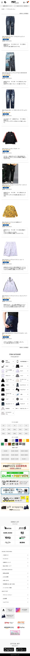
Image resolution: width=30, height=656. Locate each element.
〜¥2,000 (5, 451)
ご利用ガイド (6, 555)
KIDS (26, 433)
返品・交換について (7, 566)
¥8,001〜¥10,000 (5, 458)
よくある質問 (5, 576)
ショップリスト (6, 602)
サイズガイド (5, 558)
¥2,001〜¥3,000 (14, 451)
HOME (3, 9)
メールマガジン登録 (7, 587)
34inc (3, 433)
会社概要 (5, 598)
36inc (9, 433)
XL (26, 425)
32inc (26, 429)
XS (3, 425)
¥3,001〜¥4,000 (24, 451)
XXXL (9, 429)
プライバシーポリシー (7, 594)
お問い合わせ (6, 580)
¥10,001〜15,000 (14, 458)
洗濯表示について (7, 562)
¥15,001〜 (24, 458)
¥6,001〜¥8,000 (24, 455)
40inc (20, 433)
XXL (3, 429)
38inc (15, 433)
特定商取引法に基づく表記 (9, 584)
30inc (20, 429)
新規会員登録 (6, 573)
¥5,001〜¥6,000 (14, 455)
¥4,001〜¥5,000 (5, 455)
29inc (15, 429)
